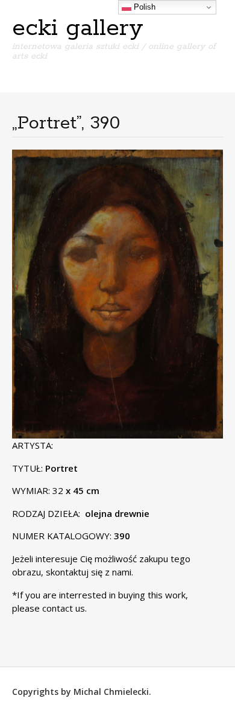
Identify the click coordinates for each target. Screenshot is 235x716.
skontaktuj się (72, 572)
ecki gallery (77, 28)
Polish (143, 6)
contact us (63, 608)
